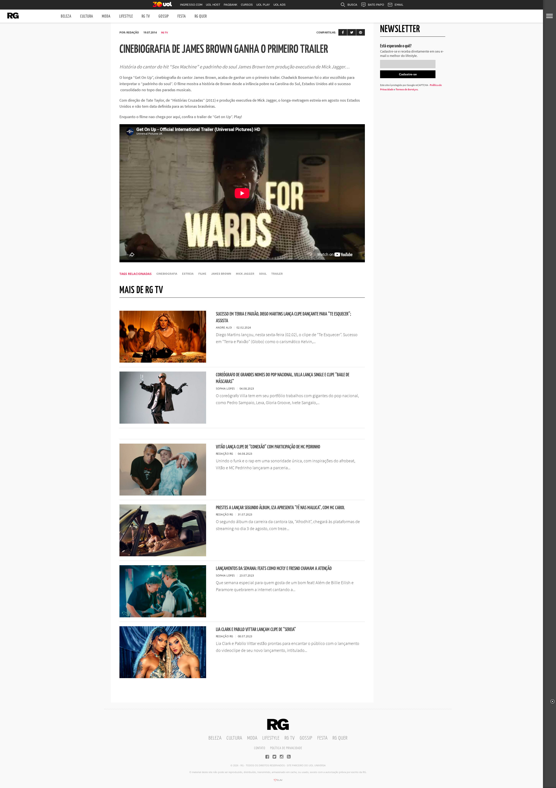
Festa (181, 16)
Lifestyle (126, 16)
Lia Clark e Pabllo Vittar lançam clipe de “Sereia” (256, 629)
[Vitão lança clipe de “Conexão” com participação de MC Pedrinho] (162, 494)
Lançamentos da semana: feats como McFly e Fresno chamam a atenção (274, 568)
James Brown (221, 274)
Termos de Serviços (407, 89)
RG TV (146, 16)
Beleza (66, 16)
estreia (188, 274)
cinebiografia (166, 274)
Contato (259, 748)
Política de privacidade (286, 748)
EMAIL (399, 4)
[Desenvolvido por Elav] (278, 781)
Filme (202, 274)
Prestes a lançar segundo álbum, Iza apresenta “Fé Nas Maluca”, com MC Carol (280, 507)
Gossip (164, 16)
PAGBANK (230, 4)
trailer (277, 274)
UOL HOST (213, 4)
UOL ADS (279, 4)
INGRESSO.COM (191, 4)
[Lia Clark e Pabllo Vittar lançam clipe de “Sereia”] (162, 676)
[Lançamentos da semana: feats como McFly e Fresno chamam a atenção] (162, 616)
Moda (106, 16)
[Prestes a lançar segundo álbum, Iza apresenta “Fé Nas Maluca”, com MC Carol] (162, 555)
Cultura (86, 16)
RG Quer (201, 16)
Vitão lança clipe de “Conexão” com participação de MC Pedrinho (268, 446)
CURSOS (247, 4)
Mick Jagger (245, 274)
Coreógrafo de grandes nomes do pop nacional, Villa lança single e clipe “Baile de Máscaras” (282, 378)
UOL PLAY (263, 4)
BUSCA (352, 4)
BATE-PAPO (376, 4)
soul (262, 274)
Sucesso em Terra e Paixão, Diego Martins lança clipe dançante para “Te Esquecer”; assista (283, 317)
